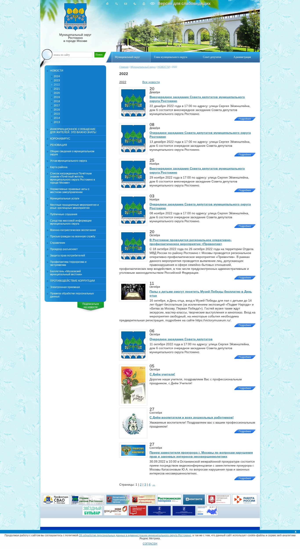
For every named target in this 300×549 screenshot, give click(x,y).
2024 (57, 76)
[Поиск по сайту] (116, 3)
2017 (57, 105)
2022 (57, 84)
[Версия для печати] (144, 3)
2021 (57, 88)
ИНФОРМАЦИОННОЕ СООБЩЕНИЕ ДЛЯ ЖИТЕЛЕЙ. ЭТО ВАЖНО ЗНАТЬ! (73, 131)
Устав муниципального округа (68, 160)
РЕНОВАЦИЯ (58, 145)
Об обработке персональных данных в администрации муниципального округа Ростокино (135, 535)
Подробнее (245, 119)
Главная (123, 67)
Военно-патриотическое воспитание (73, 230)
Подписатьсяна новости (90, 305)
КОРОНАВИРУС (60, 138)
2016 (57, 109)
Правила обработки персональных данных (72, 295)
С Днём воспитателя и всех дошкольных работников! (192, 417)
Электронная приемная (65, 287)
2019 (57, 97)
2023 (57, 80)
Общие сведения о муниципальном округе (72, 153)
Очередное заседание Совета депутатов (181, 339)
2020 (57, 93)
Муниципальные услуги (64, 198)
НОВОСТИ (163, 67)
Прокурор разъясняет (64, 249)
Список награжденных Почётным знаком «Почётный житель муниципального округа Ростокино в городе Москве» (72, 178)
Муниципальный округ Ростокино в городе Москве (75, 38)
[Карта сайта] (135, 3)
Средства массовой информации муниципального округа (71, 222)
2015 (57, 113)
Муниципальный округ (142, 67)
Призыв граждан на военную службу (72, 236)
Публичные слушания (63, 214)
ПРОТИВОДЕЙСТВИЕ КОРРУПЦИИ (72, 280)
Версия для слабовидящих (184, 3)
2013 (57, 122)
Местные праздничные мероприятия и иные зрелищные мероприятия (74, 206)
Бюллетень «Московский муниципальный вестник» (66, 273)
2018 (57, 101)
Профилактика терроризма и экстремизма (68, 263)
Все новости (151, 82)
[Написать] (125, 3)
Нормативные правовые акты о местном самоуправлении (69, 191)
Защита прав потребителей (67, 255)
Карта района (58, 167)
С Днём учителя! (162, 374)
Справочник (57, 242)
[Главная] (107, 3)
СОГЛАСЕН (150, 543)
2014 (57, 118)
